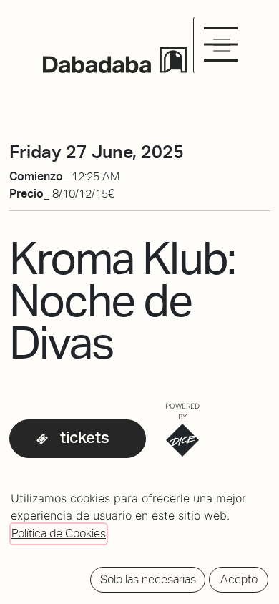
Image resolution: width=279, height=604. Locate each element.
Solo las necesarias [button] (148, 579)
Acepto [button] (239, 579)
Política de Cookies (58, 533)
